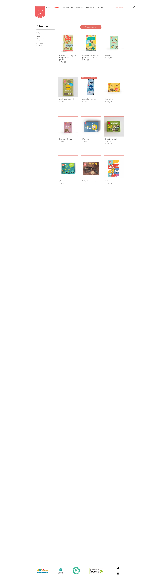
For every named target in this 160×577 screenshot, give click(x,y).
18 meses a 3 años (41, 39)
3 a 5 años (39, 41)
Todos (38, 36)
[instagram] (118, 573)
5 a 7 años (39, 43)
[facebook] (118, 568)
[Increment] (75, 66)
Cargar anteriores (91, 27)
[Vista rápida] (68, 43)
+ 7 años (38, 45)
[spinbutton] (68, 66)
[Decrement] (61, 66)
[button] (134, 7)
